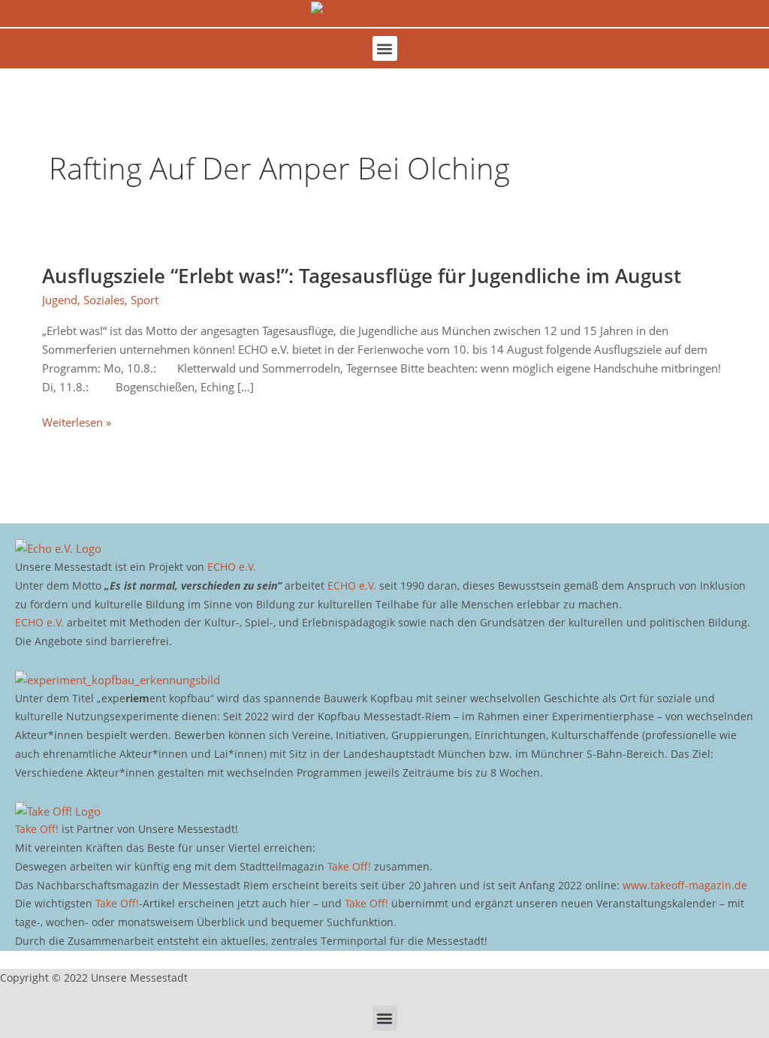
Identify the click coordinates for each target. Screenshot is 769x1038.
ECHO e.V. (231, 567)
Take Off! (37, 829)
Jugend (59, 299)
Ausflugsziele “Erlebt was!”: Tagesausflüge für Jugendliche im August (361, 275)
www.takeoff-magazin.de (685, 885)
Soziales (104, 299)
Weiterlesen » (76, 421)
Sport (144, 299)
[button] (384, 48)
